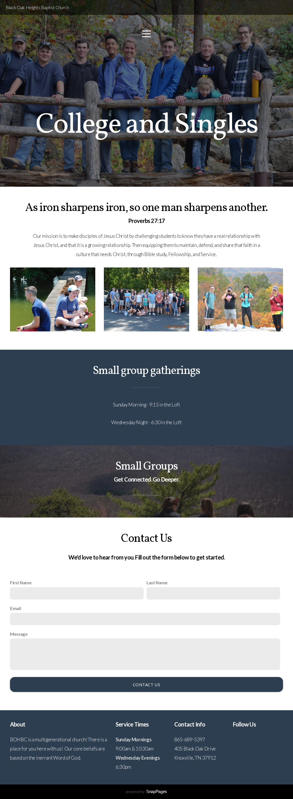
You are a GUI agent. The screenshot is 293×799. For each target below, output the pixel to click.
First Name (21, 582)
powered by (146, 791)
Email (15, 608)
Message (19, 634)
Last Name (157, 582)
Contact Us (146, 684)
